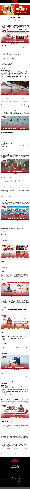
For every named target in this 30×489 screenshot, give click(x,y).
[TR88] (15, 1)
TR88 (17, 465)
